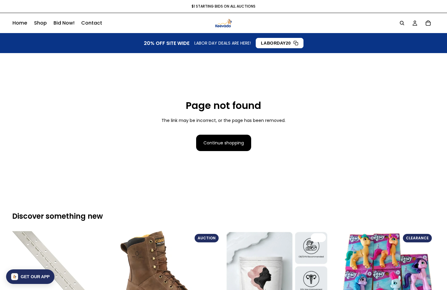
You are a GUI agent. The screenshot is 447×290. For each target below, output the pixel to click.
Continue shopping (223, 143)
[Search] (402, 23)
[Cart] (428, 23)
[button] (30, 276)
